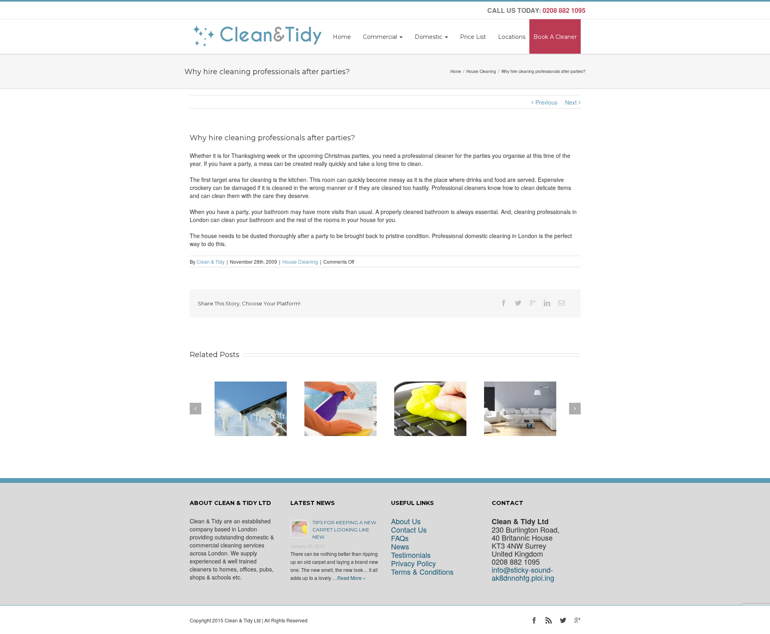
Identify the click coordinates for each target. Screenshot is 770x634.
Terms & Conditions (422, 571)
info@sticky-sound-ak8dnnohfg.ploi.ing (523, 573)
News (400, 546)
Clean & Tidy (211, 261)
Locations (511, 36)
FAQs (400, 538)
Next (571, 102)
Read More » (351, 577)
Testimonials (411, 555)
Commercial (381, 36)
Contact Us (409, 529)
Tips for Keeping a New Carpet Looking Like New (344, 529)
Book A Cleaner (555, 36)
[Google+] (532, 303)
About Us (406, 521)
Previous (546, 102)
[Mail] (561, 303)
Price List (473, 36)
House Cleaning (481, 71)
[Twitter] (518, 303)
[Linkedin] (547, 303)
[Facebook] (503, 303)
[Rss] (548, 620)
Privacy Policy (413, 563)
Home (342, 36)
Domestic (429, 36)
